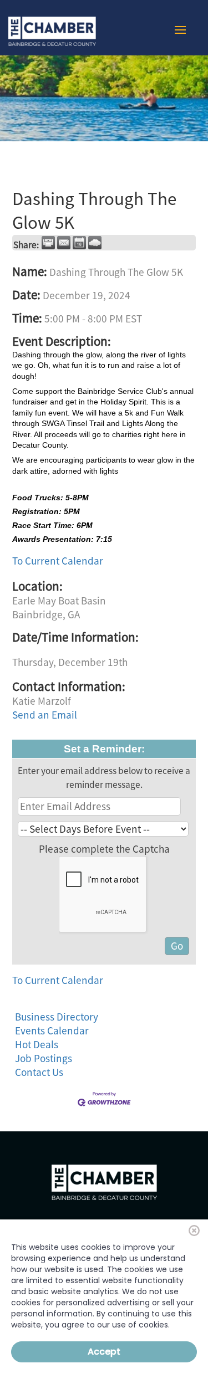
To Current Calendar (57, 560)
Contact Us (39, 1072)
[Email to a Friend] (63, 242)
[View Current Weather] (95, 242)
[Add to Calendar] (79, 242)
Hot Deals (36, 1044)
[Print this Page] (48, 242)
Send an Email (44, 714)
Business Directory (56, 1016)
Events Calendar (52, 1030)
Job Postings (43, 1058)
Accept (104, 1351)
